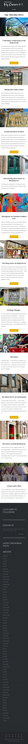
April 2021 (5, 707)
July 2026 (4, 558)
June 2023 (5, 651)
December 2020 (6, 718)
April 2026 (5, 566)
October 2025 (5, 581)
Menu (14, 9)
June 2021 (5, 702)
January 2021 (5, 715)
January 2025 (5, 604)
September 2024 (6, 615)
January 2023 (5, 664)
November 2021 (6, 689)
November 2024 (6, 610)
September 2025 (6, 584)
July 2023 (4, 648)
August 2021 (5, 697)
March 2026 (5, 568)
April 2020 (5, 720)
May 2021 (4, 705)
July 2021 (4, 700)
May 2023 (4, 653)
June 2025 (5, 592)
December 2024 (6, 607)
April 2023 (5, 656)
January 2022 (5, 684)
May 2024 (4, 625)
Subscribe (20, 534)
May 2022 (4, 674)
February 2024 (5, 633)
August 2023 (5, 646)
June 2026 (5, 561)
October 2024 (5, 612)
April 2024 (5, 628)
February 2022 (5, 682)
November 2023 (6, 640)
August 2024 (5, 617)
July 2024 (4, 620)
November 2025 (6, 579)
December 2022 (6, 666)
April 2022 (5, 676)
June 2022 (5, 671)
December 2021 (6, 687)
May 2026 (4, 563)
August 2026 (5, 556)
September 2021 (6, 694)
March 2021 (5, 710)
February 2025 (5, 602)
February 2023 (5, 661)
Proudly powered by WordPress (11, 739)
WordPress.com (16, 741)
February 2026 (5, 571)
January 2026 (5, 574)
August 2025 (5, 586)
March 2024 (5, 630)
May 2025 (4, 594)
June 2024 (5, 622)
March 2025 (5, 599)
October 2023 (5, 643)
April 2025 (5, 597)
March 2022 (5, 679)
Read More (14, 63)
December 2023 (6, 638)
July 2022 (4, 669)
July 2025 (4, 589)
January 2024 (5, 635)
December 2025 (6, 576)
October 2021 (5, 692)
